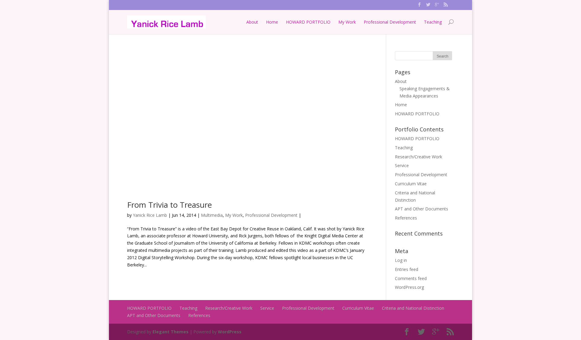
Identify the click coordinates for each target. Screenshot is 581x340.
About (252, 22)
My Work (347, 22)
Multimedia (212, 215)
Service (402, 165)
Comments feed (411, 278)
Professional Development (390, 22)
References (406, 218)
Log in (401, 260)
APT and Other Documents (421, 209)
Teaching (433, 22)
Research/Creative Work (418, 157)
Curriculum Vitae (411, 184)
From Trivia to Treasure (169, 204)
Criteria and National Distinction (413, 308)
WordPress (229, 332)
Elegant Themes (171, 332)
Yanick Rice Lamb (150, 215)
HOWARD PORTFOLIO (308, 22)
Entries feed (406, 269)
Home (272, 22)
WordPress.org (409, 287)
